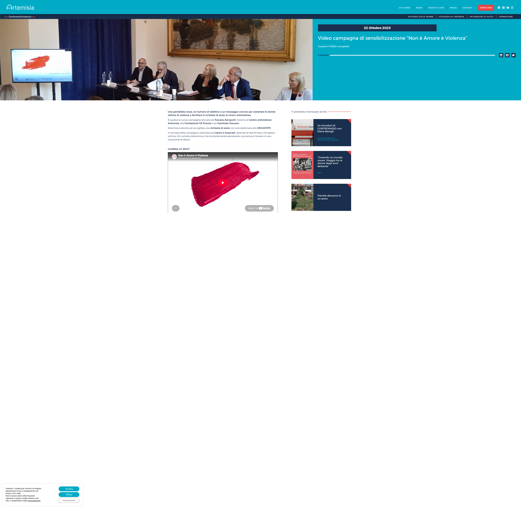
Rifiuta (69, 494)
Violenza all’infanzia (451, 16)
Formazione (506, 16)
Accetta (69, 489)
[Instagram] (512, 8)
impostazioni (34, 500)
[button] (501, 55)
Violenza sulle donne (420, 16)
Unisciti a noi (436, 8)
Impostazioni (69, 500)
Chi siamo (404, 8)
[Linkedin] (503, 8)
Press (453, 8)
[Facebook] (499, 8)
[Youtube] (508, 8)
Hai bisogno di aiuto (481, 16)
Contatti (467, 8)
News (419, 8)
